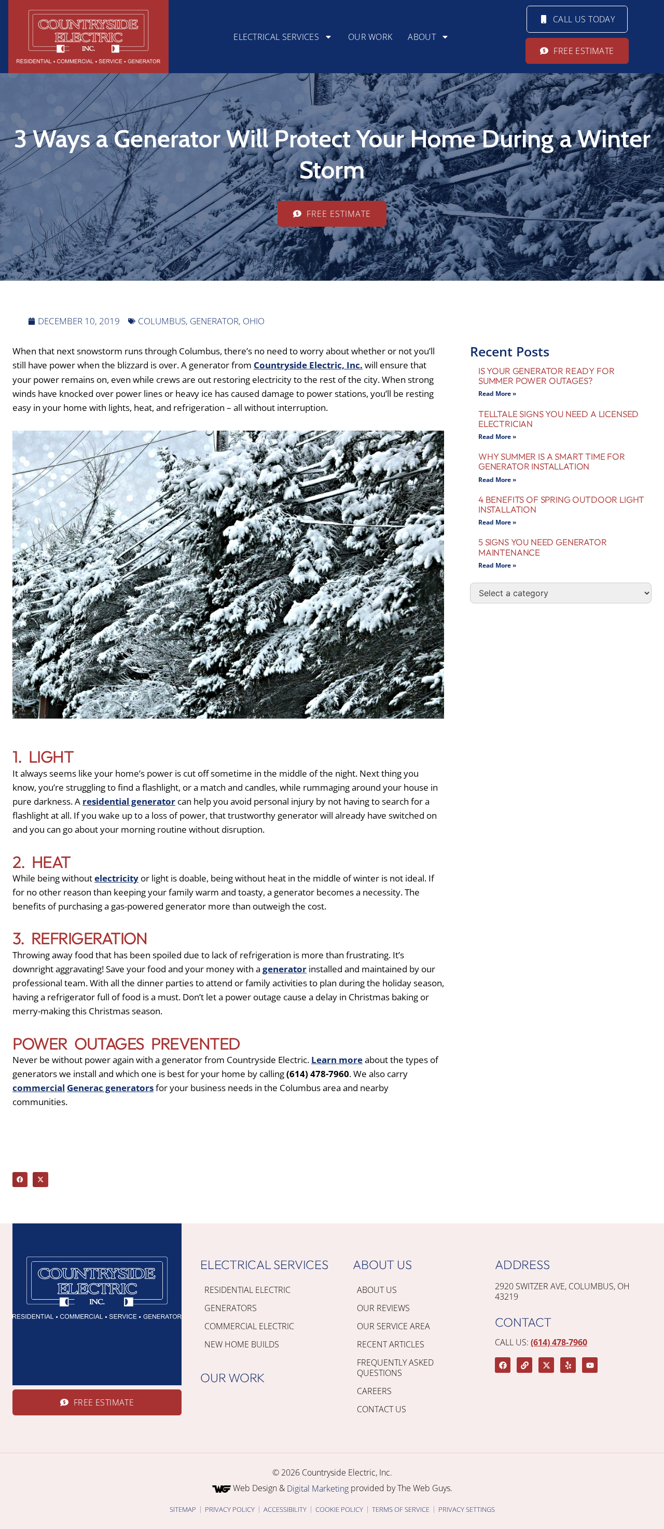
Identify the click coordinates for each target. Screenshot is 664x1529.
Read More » (497, 393)
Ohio (254, 321)
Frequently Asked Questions (395, 1368)
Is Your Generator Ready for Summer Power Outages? (546, 375)
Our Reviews (383, 1308)
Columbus (162, 321)
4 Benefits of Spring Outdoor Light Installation (561, 504)
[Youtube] (590, 1365)
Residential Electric (247, 1290)
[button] (19, 1179)
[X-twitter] (546, 1365)
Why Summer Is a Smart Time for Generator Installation (551, 461)
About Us (377, 1290)
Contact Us (381, 1409)
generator (284, 969)
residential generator (128, 801)
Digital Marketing (318, 1488)
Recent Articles (390, 1344)
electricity (116, 878)
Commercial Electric (249, 1326)
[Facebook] (502, 1365)
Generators (230, 1308)
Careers (374, 1391)
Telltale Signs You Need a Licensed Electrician (558, 418)
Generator (214, 321)
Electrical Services (276, 37)
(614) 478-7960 (559, 1342)
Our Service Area (393, 1326)
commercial (38, 1088)
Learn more (337, 1060)
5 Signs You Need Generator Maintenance (542, 546)
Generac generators (110, 1088)
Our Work (370, 37)
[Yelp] (568, 1365)
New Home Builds (241, 1344)
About (422, 37)
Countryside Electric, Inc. (308, 365)
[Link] (524, 1365)
